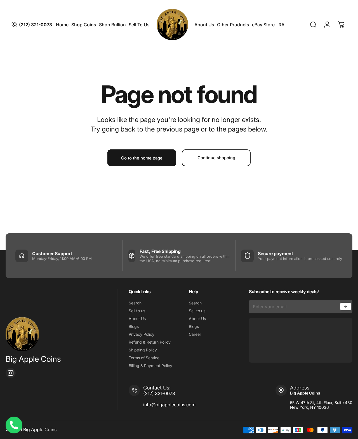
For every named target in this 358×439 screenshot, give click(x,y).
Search (135, 303)
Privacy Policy (141, 334)
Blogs (134, 326)
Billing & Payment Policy (150, 365)
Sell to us (137, 310)
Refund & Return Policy (150, 342)
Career (195, 334)
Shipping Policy (143, 350)
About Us (137, 318)
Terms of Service (144, 357)
